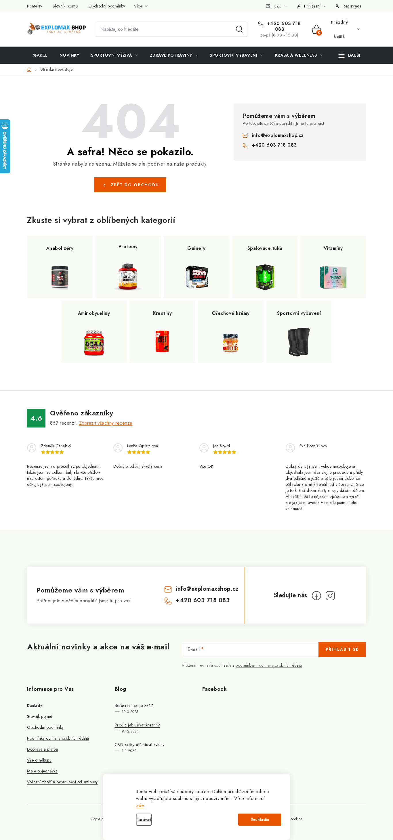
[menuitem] (40, 55)
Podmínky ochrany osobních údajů (58, 738)
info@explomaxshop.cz (278, 135)
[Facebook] (316, 595)
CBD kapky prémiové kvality (140, 744)
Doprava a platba (42, 749)
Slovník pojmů (65, 6)
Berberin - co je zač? (134, 705)
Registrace (352, 6)
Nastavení (144, 819)
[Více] (349, 55)
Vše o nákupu (39, 760)
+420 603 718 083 (283, 26)
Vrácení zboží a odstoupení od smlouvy (62, 782)
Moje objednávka (42, 771)
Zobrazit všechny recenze (106, 423)
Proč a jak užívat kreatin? (137, 725)
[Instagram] (330, 595)
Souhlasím (260, 819)
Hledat (239, 29)
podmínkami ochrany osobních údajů (269, 665)
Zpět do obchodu (135, 185)
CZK (277, 6)
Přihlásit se (342, 649)
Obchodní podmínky (106, 6)
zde (140, 805)
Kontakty (34, 6)
